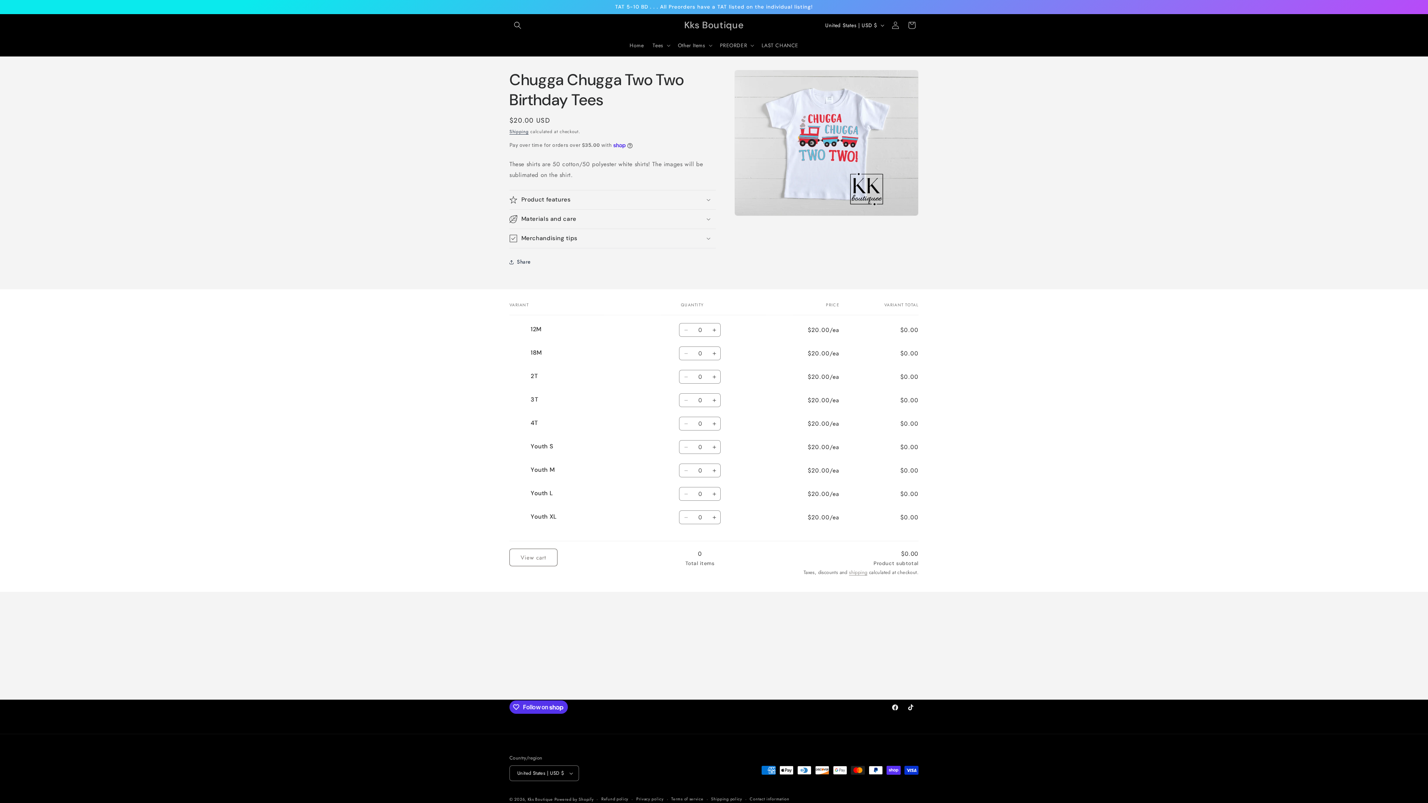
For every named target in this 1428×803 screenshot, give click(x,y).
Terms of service (687, 799)
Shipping (519, 131)
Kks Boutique (541, 799)
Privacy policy (650, 799)
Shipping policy (726, 799)
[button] (517, 25)
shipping (858, 572)
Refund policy (614, 799)
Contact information (769, 799)
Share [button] (524, 261)
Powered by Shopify (574, 799)
